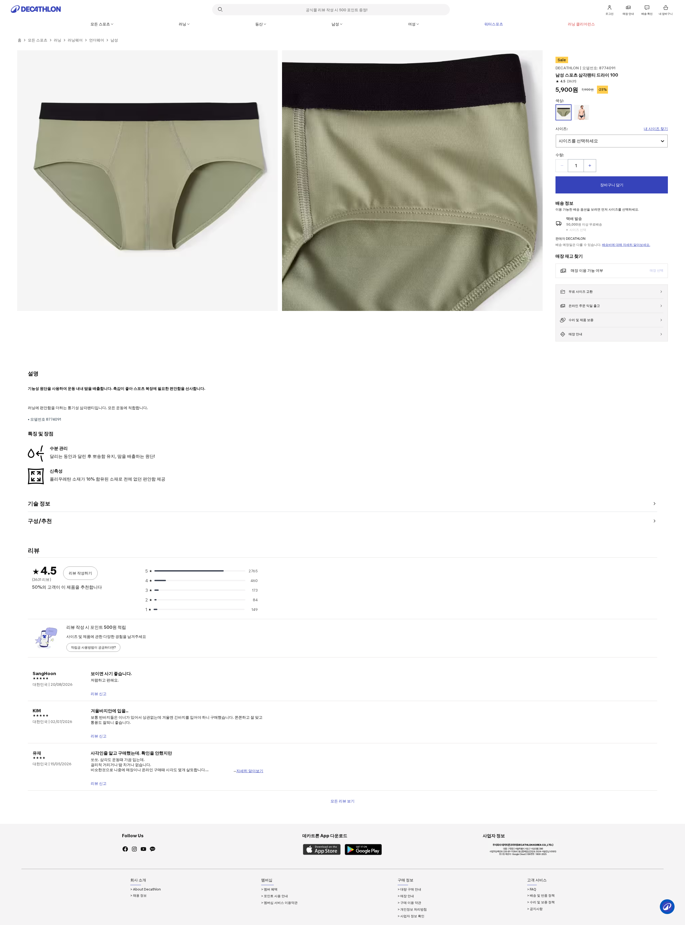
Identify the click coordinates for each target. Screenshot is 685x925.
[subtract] (561, 165)
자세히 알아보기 (249, 770)
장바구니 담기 (611, 184)
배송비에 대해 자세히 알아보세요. (626, 245)
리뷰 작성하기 (80, 573)
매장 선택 (656, 270)
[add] (589, 165)
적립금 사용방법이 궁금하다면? (93, 647)
